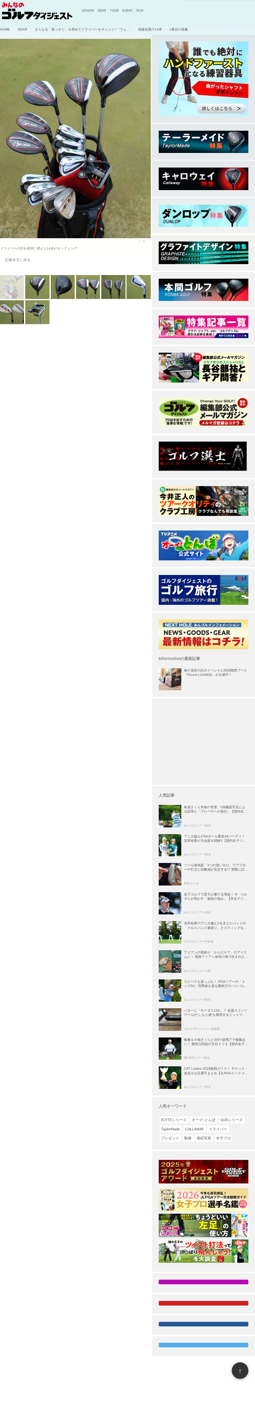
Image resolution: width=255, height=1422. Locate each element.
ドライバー (218, 1129)
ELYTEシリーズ (174, 1120)
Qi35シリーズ (231, 1120)
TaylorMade (170, 1129)
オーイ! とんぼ (203, 1120)
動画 (188, 1138)
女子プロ (223, 1138)
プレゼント (170, 1138)
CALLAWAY (194, 1129)
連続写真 (204, 1138)
